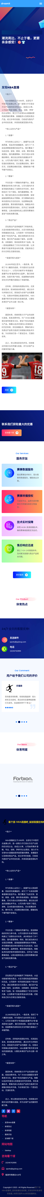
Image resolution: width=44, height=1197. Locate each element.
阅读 (7, 390)
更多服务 (19, 575)
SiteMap (8, 1150)
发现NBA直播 (10, 1122)
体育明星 (8, 1130)
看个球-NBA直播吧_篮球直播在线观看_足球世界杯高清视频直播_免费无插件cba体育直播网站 (22, 1190)
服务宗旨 (8, 1134)
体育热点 (8, 1126)
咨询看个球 (9, 433)
